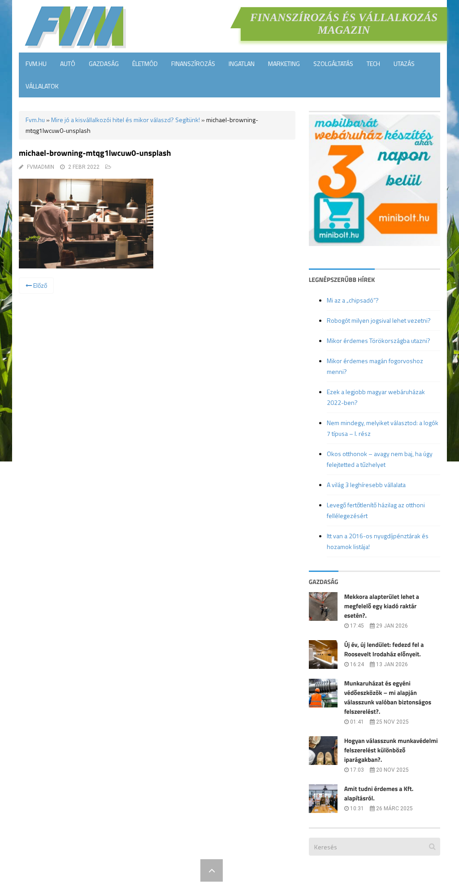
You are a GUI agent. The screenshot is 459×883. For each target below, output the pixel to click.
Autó (67, 63)
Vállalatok (42, 86)
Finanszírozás (193, 63)
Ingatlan (242, 63)
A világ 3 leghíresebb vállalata (366, 484)
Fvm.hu (36, 63)
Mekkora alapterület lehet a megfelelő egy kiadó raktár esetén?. (381, 606)
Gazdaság (104, 63)
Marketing (284, 63)
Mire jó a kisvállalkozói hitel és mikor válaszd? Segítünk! (125, 119)
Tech (373, 63)
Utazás (404, 63)
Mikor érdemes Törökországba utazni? (378, 340)
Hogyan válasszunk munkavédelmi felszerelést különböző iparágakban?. (391, 750)
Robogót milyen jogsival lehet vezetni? (379, 320)
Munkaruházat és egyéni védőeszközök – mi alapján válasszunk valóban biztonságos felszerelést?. (387, 697)
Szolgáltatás (333, 63)
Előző (39, 285)
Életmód (145, 63)
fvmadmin (40, 167)
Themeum (180, 870)
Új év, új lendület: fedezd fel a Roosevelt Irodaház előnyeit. (384, 649)
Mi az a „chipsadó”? (353, 300)
